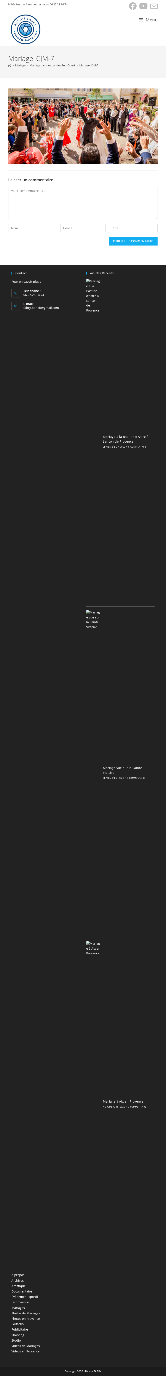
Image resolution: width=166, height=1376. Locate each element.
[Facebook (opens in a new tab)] (133, 6)
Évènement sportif (24, 1297)
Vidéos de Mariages (25, 1346)
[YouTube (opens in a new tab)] (143, 6)
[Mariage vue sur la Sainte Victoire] (93, 772)
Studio (16, 1340)
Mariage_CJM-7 (88, 65)
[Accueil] (9, 65)
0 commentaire (137, 446)
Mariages (18, 1308)
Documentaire (21, 1291)
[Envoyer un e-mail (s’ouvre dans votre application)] (153, 6)
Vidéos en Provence (25, 1351)
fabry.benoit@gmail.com (41, 308)
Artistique (18, 1286)
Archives (17, 1280)
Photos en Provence (25, 1319)
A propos (17, 1275)
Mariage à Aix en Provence (123, 1101)
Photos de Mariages (25, 1313)
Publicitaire (19, 1329)
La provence (20, 1302)
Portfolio (17, 1324)
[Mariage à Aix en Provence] (93, 1103)
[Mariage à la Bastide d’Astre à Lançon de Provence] (93, 441)
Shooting (17, 1335)
